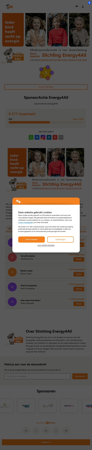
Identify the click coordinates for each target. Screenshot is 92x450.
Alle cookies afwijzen (46, 245)
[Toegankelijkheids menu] (89, 2)
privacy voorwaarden (25, 222)
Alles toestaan (32, 239)
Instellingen (60, 239)
